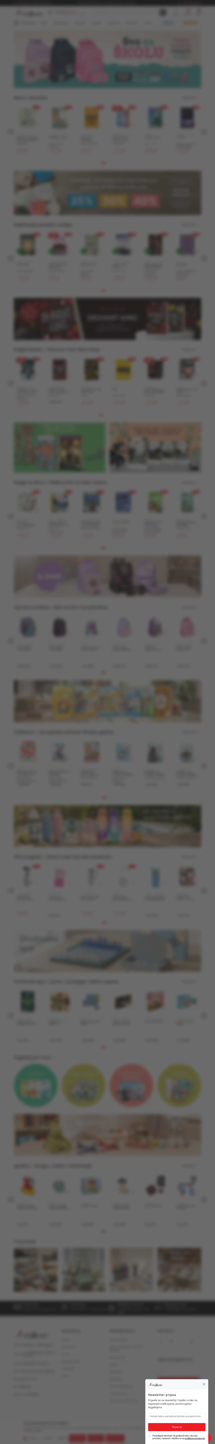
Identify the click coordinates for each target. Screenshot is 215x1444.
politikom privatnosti (195, 1438)
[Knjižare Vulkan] (155, 1384)
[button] (204, 1384)
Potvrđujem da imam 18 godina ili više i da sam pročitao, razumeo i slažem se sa (179, 1437)
